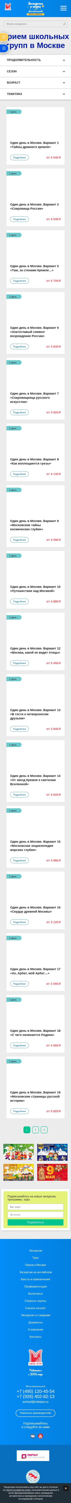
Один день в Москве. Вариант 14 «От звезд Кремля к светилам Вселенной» (35, 780)
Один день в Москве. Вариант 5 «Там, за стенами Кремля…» (34, 268)
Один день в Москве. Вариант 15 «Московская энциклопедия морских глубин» (35, 846)
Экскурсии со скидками (35, 1315)
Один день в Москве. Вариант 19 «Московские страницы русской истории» (35, 1096)
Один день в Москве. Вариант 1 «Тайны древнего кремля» (34, 145)
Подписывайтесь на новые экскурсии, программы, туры (32, 1198)
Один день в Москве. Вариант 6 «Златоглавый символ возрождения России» (34, 332)
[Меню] (63, 8)
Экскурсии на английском (35, 1272)
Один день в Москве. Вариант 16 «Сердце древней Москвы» (35, 909)
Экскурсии (35, 1250)
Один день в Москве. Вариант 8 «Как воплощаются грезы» (34, 461)
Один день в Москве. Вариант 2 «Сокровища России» (34, 206)
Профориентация (35, 1286)
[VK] (32, 1436)
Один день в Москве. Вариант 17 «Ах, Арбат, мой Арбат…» (35, 971)
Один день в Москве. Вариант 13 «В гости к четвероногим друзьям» (35, 714)
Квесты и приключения (35, 1279)
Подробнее (19, 157)
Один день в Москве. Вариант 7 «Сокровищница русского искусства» (34, 398)
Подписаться (35, 1222)
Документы (35, 1322)
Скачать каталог (35, 1308)
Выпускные (35, 1293)
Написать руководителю (35, 1412)
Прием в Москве (35, 1264)
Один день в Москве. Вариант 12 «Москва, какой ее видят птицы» (35, 650)
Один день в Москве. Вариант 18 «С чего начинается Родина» (35, 1033)
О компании (35, 1329)
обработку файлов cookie (18, 1490)
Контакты (36, 1336)
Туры (35, 1257)
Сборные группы (35, 1300)
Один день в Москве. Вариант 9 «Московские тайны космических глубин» (34, 525)
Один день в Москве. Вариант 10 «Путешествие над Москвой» (35, 589)
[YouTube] (40, 1436)
